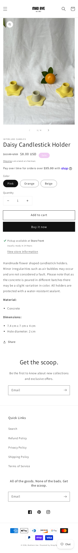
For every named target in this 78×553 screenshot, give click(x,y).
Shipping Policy (18, 457)
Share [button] (12, 342)
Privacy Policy (17, 447)
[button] (5, 8)
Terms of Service (19, 466)
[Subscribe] (65, 390)
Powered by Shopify (48, 545)
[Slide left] (29, 130)
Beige (49, 183)
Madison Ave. (33, 545)
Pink (10, 183)
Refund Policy (17, 438)
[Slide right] (48, 130)
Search (12, 429)
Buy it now (39, 227)
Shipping (7, 161)
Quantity (8, 192)
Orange (29, 183)
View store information (22, 251)
